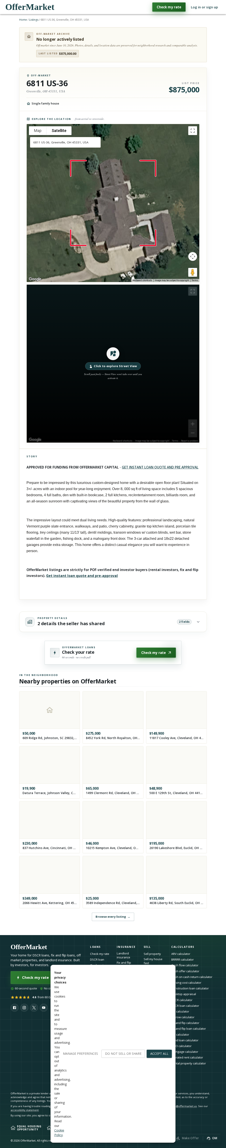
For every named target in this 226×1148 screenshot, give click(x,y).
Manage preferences (80, 1053)
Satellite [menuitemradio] (59, 130)
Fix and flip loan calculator (188, 1029)
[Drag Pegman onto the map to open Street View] (192, 272)
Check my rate (169, 7)
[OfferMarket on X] (34, 1008)
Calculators (182, 946)
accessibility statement (25, 1110)
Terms (195, 280)
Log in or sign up (204, 7)
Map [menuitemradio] (37, 130)
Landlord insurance (123, 955)
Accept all (159, 1053)
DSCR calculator (181, 1000)
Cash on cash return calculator (191, 977)
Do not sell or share (123, 1053)
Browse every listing (113, 917)
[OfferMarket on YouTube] (44, 1008)
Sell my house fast (153, 961)
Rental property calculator (188, 1063)
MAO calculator (181, 1046)
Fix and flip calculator (185, 1023)
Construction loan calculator (190, 988)
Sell (147, 946)
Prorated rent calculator (187, 1057)
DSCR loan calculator (185, 1006)
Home (23, 20)
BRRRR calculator (182, 959)
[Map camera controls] (192, 256)
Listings (33, 20)
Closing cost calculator (186, 983)
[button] (113, 364)
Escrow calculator (182, 1017)
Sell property (152, 954)
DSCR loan (97, 959)
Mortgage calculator (184, 1052)
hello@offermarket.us (183, 1106)
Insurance (126, 946)
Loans (95, 946)
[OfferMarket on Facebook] (15, 1008)
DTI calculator (180, 1011)
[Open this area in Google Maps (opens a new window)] (35, 279)
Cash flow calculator (184, 965)
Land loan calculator (184, 1040)
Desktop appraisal (183, 994)
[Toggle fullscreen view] (192, 130)
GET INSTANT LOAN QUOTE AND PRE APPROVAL (160, 467)
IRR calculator (180, 1034)
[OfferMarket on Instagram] (24, 1008)
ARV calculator (180, 954)
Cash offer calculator (185, 971)
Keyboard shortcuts (142, 280)
